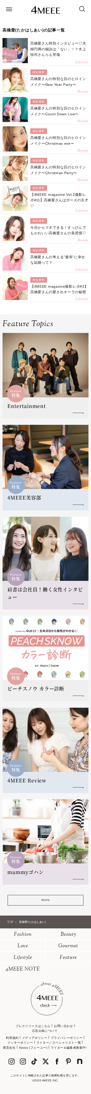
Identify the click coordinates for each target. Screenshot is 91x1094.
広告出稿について (45, 1031)
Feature (68, 957)
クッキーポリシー (20, 1042)
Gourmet (68, 946)
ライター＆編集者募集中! (69, 1047)
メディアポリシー (35, 1038)
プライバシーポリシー (67, 1038)
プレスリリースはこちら (33, 1026)
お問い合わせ (63, 1026)
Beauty (68, 934)
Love (22, 946)
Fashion (23, 934)
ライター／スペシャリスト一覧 (58, 1042)
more (45, 900)
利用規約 (12, 1038)
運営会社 (9, 1047)
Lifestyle (23, 957)
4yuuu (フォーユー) (33, 1047)
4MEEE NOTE (23, 969)
